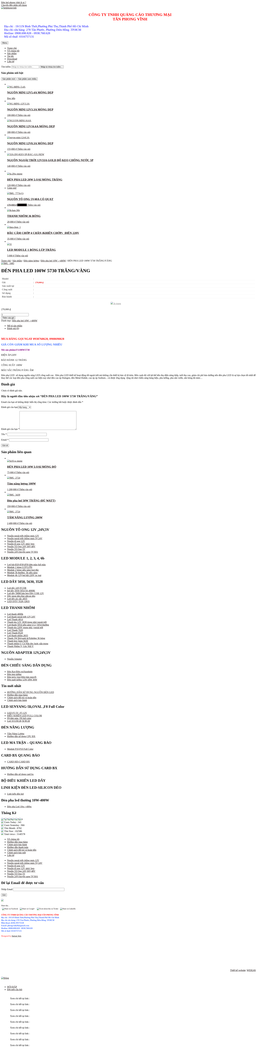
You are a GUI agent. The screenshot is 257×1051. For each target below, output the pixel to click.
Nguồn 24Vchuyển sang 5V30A (22, 552)
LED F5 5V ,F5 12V (17, 713)
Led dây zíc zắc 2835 (17, 598)
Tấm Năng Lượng (15, 733)
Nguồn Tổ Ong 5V (16, 549)
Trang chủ (12, 48)
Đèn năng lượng (31, 260)
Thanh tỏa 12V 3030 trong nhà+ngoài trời (27, 622)
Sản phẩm (12, 53)
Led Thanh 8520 (15, 633)
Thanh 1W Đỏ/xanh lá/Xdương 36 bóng (26, 638)
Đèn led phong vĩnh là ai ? (13, 2)
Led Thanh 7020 (15, 630)
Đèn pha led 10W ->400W (53, 260)
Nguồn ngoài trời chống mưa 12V (23, 536)
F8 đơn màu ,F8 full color (19, 718)
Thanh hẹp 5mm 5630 (17, 641)
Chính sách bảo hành (17, 700)
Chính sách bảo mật (16, 852)
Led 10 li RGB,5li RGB (18, 721)
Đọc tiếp (11, 98)
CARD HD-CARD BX (18, 761)
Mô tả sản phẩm (14, 325)
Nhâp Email (7, 889)
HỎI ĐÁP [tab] (12, 987)
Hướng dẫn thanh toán (17, 847)
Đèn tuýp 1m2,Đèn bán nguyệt (21, 677)
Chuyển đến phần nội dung (14, 5)
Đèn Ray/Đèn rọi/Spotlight (19, 671)
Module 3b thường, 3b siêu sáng (22, 572)
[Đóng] (5, 978)
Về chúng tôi (13, 51)
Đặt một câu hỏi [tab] (14, 989)
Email (4, 440)
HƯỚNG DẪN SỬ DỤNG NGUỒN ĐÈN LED (30, 692)
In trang (117, 303)
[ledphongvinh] (9, 8)
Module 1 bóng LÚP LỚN (19, 567)
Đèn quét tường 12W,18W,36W (22, 679)
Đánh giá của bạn (9, 407)
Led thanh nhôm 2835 (17, 635)
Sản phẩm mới (8, 79)
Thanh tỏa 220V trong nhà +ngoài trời (25, 627)
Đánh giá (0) (13, 328)
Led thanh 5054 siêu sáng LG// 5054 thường (28, 625)
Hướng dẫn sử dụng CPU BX (21, 736)
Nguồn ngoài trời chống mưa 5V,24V (24, 538)
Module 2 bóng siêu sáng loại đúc (23, 570)
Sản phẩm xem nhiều (27, 79)
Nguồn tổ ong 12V (16, 541)
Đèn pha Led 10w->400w (19, 806)
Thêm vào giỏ (23, 115)
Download (12, 59)
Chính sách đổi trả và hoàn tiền (21, 697)
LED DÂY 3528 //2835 (18, 601)
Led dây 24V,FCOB (16, 588)
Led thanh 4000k (15, 614)
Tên (4, 434)
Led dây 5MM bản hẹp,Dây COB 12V (25, 593)
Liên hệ (10, 61)
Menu (4, 43)
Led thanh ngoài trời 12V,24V (21, 616)
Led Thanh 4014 (15, 619)
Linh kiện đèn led (15, 794)
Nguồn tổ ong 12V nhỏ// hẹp (20, 544)
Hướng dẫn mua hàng (17, 695)
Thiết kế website (238, 970)
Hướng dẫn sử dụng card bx (20, 774)
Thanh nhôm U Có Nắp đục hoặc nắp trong (27, 643)
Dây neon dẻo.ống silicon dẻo (21, 596)
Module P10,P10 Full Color (20, 749)
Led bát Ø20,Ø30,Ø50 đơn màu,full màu (26, 564)
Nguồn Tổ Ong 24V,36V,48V (21, 546)
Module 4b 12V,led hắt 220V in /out (24, 575)
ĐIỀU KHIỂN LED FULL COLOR (24, 715)
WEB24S (251, 970)
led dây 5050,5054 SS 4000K (21, 590)
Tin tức (10, 56)
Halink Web (16, 936)
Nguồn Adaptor (14, 659)
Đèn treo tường (14, 674)
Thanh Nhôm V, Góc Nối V (20, 646)
